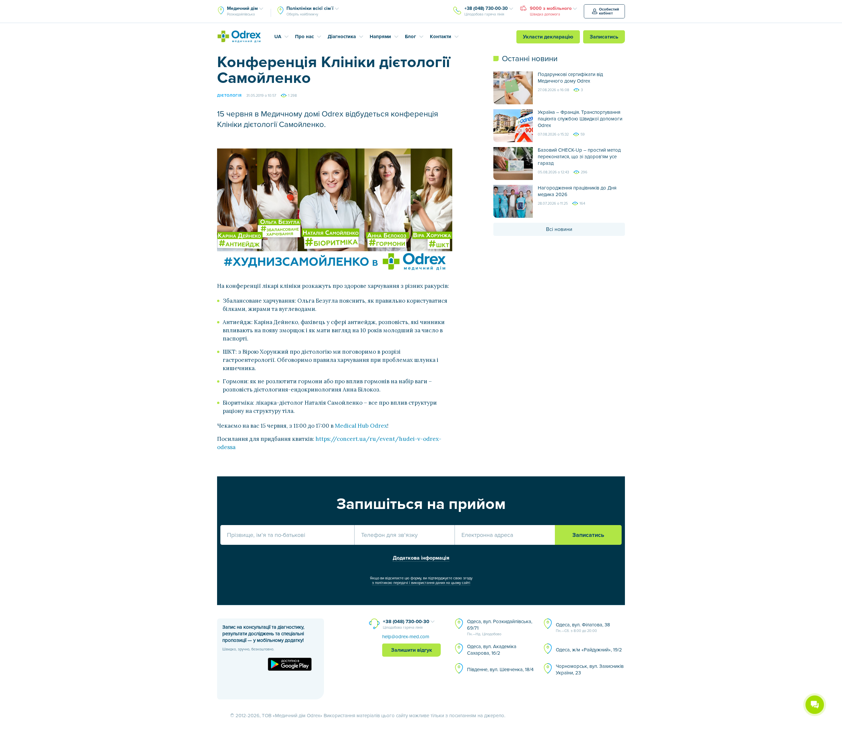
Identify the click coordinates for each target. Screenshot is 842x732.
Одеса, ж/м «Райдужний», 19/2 (589, 650)
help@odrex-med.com (405, 637)
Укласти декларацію (548, 37)
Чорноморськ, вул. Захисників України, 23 (590, 669)
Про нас (304, 36)
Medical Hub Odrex (361, 425)
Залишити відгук (411, 650)
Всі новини (559, 229)
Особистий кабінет (609, 11)
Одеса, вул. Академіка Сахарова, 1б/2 (491, 650)
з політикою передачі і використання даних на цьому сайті (421, 583)
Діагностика (342, 36)
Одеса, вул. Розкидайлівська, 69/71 (499, 627)
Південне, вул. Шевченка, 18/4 (500, 669)
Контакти (440, 36)
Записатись (604, 37)
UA (277, 36)
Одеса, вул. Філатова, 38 (583, 627)
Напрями (380, 36)
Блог (410, 36)
